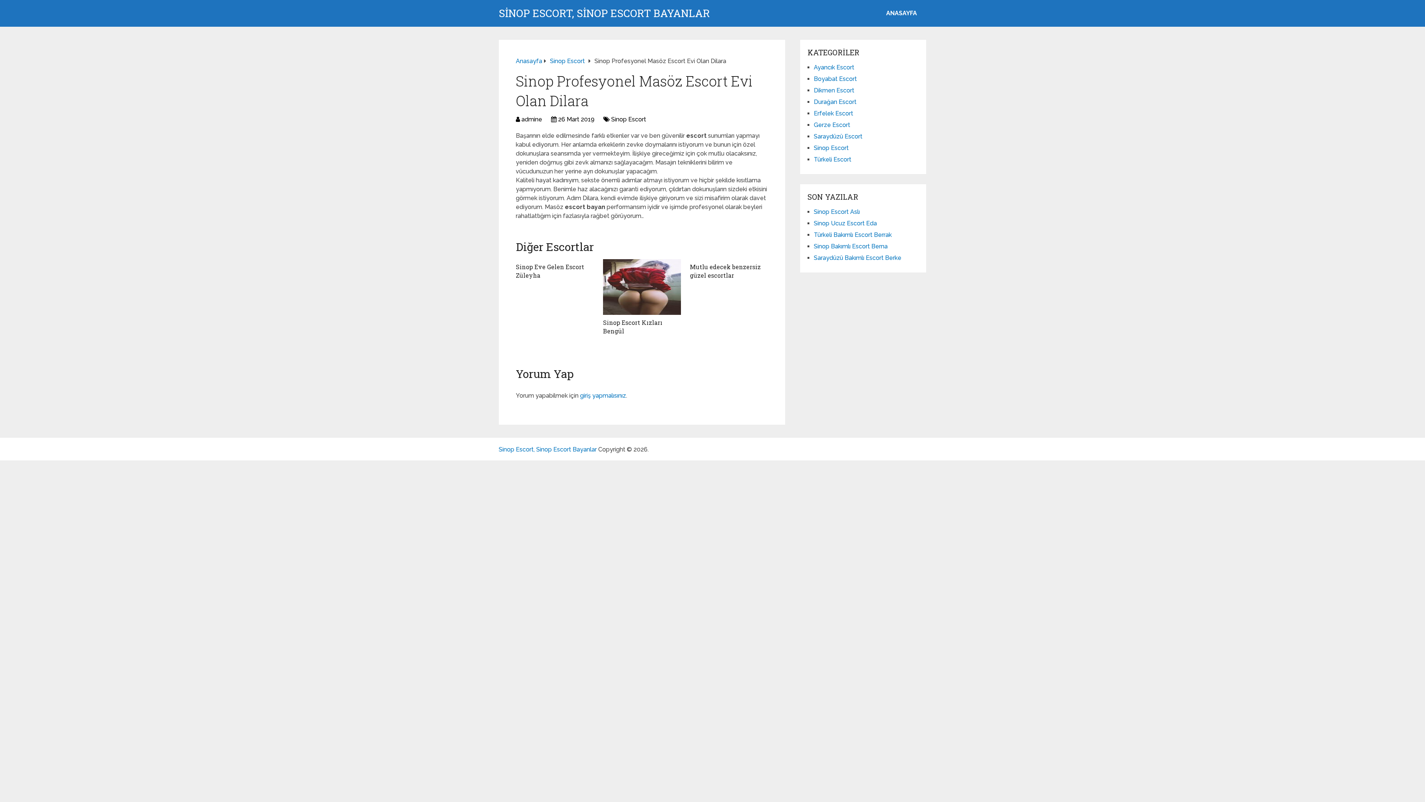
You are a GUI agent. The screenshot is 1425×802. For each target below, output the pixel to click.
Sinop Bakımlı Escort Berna (851, 246)
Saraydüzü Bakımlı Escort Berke (857, 257)
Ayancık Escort (834, 67)
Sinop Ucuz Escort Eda (845, 223)
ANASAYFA (901, 13)
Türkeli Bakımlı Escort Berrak (853, 234)
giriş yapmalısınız (603, 395)
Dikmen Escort (834, 90)
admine (531, 119)
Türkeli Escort (832, 159)
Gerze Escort (832, 124)
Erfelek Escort (833, 113)
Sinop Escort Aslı (837, 211)
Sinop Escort (628, 119)
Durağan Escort (835, 101)
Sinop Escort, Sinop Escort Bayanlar (604, 13)
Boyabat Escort (835, 78)
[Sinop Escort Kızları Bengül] (642, 287)
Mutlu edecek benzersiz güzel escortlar (725, 271)
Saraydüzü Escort (838, 136)
